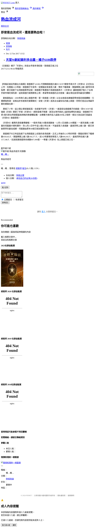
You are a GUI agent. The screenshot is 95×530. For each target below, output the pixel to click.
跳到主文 (5, 26)
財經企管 (20, 175)
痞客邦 (19, 168)
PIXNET (29, 495)
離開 (14, 525)
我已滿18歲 (6, 525)
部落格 (9, 46)
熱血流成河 (11, 19)
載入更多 (5, 187)
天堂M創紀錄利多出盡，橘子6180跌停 (31, 59)
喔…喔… (5, 154)
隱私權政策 (61, 495)
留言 (24, 168)
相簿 (8, 43)
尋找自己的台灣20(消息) (26, 178)
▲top (3, 183)
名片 (8, 49)
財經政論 (21, 38)
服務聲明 (71, 495)
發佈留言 (5, 203)
